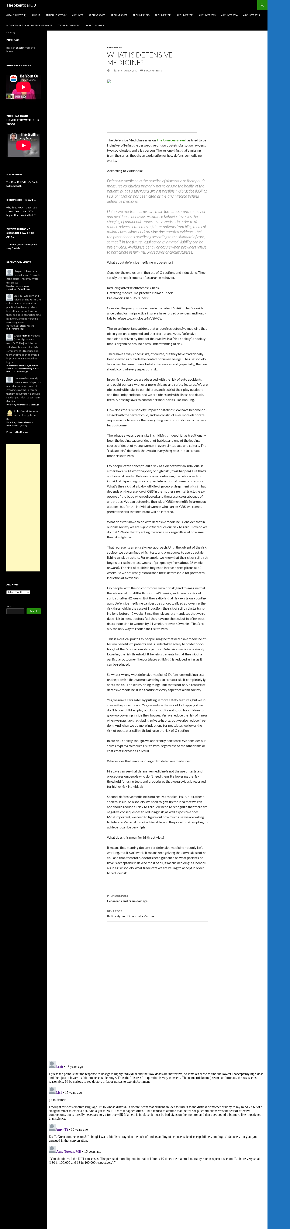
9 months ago (23, 289)
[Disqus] (157, 991)
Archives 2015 (251, 15)
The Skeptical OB (21, 5)
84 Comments (153, 70)
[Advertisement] (23, 507)
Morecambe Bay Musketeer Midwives (29, 25)
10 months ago (21, 371)
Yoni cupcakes (95, 25)
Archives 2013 (207, 15)
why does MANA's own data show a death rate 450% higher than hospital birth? (22, 211)
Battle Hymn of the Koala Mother (130, 913)
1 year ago (34, 405)
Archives (77, 15)
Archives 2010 (141, 15)
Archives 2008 (97, 15)
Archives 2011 (163, 15)
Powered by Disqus (17, 432)
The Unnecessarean (170, 140)
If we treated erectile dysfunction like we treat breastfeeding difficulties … (23, 369)
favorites (114, 47)
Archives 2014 (229, 15)
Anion (17, 411)
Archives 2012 (185, 15)
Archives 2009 (119, 15)
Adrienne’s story (56, 15)
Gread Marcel (22, 335)
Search (10, 606)
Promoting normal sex (17, 405)
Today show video (69, 25)
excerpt (20, 47)
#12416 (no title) (16, 15)
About (36, 15)
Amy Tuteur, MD (127, 70)
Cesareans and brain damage (127, 898)
